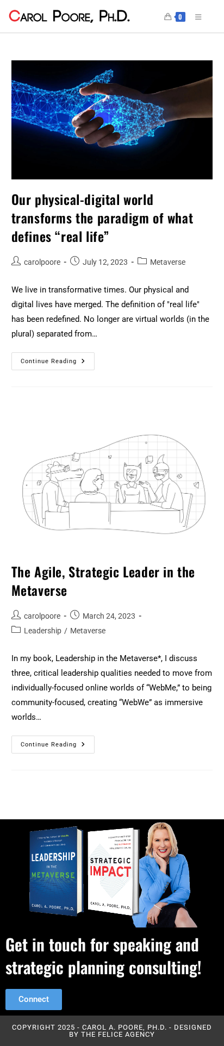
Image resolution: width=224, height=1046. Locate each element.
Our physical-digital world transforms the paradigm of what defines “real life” (102, 217)
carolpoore (42, 262)
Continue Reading (58, 358)
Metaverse (167, 262)
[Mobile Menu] (194, 16)
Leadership (42, 630)
